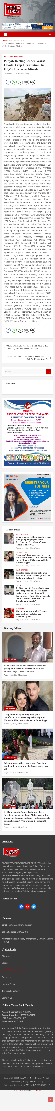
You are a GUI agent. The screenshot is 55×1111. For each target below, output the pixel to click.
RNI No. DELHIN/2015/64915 (38, 1085)
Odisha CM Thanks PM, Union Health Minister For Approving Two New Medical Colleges (27, 347)
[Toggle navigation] (5, 34)
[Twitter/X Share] (20, 82)
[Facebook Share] (8, 82)
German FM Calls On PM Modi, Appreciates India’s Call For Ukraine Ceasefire (28, 358)
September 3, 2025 (11, 74)
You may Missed (13, 628)
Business (20, 609)
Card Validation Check (12, 970)
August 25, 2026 (22, 548)
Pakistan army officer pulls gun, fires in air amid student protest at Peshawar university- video (33, 575)
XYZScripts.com (36, 1091)
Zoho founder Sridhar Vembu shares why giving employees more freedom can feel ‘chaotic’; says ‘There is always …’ (33, 541)
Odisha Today (24, 74)
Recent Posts (13, 530)
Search (48, 372)
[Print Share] (32, 82)
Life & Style (21, 552)
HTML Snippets (18, 1091)
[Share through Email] (26, 82)
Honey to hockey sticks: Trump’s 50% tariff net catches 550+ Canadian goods (31, 614)
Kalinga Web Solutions (32, 1081)
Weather (18, 57)
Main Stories (22, 534)
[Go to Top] (50, 1099)
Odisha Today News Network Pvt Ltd (33, 1078)
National (8, 57)
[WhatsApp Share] (14, 82)
